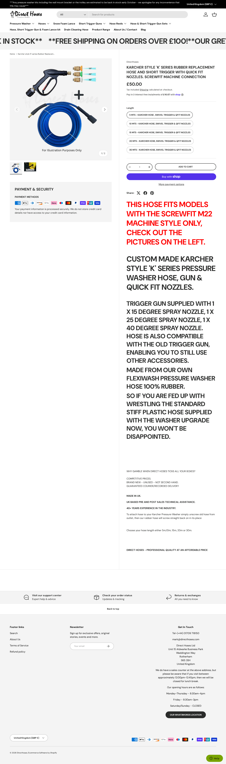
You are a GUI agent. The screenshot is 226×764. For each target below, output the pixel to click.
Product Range (101, 29)
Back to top (113, 608)
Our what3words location (186, 714)
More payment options (171, 184)
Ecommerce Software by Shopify (42, 753)
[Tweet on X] (138, 193)
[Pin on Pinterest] (152, 193)
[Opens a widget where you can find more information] (214, 758)
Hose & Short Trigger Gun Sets (149, 23)
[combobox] (122, 14)
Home (12, 54)
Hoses (42, 23)
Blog (143, 29)
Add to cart (185, 166)
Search (14, 633)
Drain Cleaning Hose (76, 29)
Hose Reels (116, 23)
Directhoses (133, 61)
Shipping (144, 89)
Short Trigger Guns (90, 23)
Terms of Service (19, 645)
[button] (214, 14)
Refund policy (17, 651)
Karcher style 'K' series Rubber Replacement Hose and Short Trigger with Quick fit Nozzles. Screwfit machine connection (36, 54)
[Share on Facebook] (145, 193)
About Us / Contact (125, 29)
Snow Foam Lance (64, 23)
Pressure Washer (20, 23)
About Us (15, 639)
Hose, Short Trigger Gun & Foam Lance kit (35, 29)
